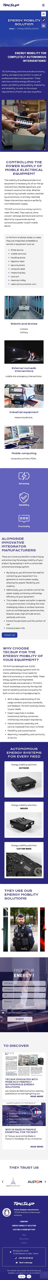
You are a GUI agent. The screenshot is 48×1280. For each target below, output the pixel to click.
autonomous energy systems (27, 209)
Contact (24, 1243)
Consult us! (9, 635)
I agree (21, 1276)
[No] (45, 1274)
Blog (24, 1235)
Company (24, 1221)
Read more (37, 1096)
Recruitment (24, 1239)
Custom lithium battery (24, 1229)
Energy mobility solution (24, 1225)
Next (45, 929)
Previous (3, 929)
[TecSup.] (11, 28)
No (29, 1276)
